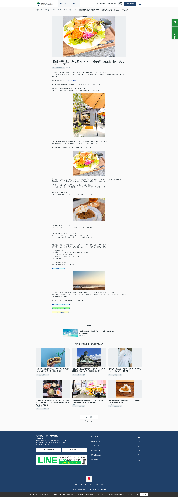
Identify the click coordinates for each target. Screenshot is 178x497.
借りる (62, 3)
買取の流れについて (97, 455)
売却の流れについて (97, 459)
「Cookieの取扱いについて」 (120, 494)
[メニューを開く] (140, 4)
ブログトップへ (89, 421)
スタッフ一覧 (95, 437)
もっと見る (89, 417)
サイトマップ (100, 484)
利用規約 (77, 484)
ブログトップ (95, 446)
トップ (99, 3)
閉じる (144, 494)
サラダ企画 (71, 80)
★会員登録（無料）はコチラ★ (61, 308)
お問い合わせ (130, 3)
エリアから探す (105, 3)
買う (73, 3)
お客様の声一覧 (95, 441)
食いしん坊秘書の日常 (58, 67)
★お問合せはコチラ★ (58, 268)
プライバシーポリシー (88, 484)
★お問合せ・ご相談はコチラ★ (61, 304)
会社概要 (113, 3)
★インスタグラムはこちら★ (60, 312)
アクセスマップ (95, 450)
